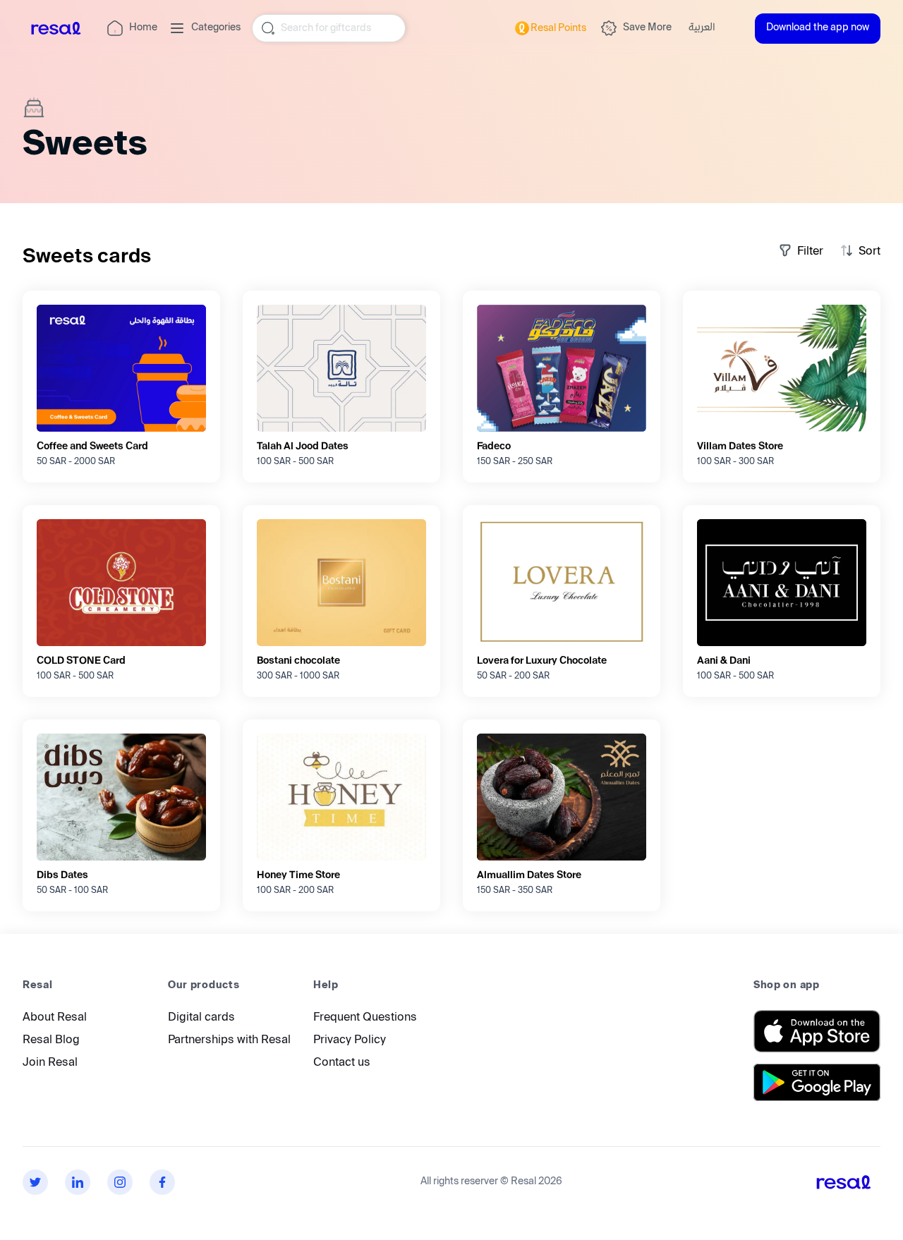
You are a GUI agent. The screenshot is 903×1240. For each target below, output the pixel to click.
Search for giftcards (326, 28)
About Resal (55, 1018)
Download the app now (817, 28)
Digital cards (201, 1018)
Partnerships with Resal (229, 1040)
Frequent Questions (365, 1018)
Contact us (341, 1063)
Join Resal (50, 1063)
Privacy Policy (349, 1040)
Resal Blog (51, 1040)
